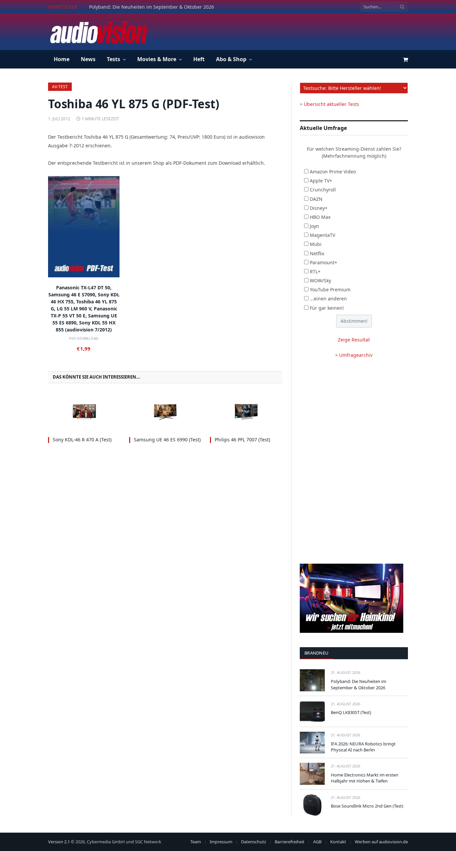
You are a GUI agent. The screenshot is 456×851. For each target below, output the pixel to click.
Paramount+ (323, 262)
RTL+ (315, 271)
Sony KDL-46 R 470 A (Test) (82, 439)
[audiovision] (98, 32)
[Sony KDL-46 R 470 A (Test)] (84, 412)
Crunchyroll (323, 189)
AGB (317, 842)
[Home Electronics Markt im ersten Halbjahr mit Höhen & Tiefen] (312, 774)
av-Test (60, 87)
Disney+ (318, 208)
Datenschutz (253, 842)
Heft (199, 59)
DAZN (316, 199)
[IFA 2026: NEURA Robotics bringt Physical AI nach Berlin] (312, 742)
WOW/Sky (320, 280)
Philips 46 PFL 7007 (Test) (242, 439)
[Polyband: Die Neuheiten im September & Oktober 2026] (312, 680)
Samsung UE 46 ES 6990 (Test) (167, 439)
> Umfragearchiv (354, 355)
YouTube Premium (330, 289)
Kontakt (338, 842)
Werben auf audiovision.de (381, 842)
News (88, 59)
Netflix (317, 253)
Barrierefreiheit (289, 842)
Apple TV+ (321, 180)
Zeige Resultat (354, 339)
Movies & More (156, 59)
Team (195, 842)
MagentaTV (322, 235)
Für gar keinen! (327, 308)
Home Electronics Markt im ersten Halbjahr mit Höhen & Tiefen (364, 778)
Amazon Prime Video (333, 171)
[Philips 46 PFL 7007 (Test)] (246, 412)
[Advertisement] (286, 31)
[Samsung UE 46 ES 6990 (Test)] (165, 412)
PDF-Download (83, 338)
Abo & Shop (231, 59)
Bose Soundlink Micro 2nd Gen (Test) (367, 806)
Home (61, 59)
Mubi (315, 244)
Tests (113, 59)
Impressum (221, 842)
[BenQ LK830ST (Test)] (312, 711)
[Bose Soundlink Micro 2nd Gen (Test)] (312, 805)
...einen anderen (328, 298)
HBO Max (320, 217)
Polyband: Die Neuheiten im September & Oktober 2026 (358, 684)
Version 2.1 (59, 842)
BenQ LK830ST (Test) (112, 7)
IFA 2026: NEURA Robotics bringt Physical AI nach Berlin (363, 747)
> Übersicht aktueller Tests (329, 104)
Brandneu (316, 653)
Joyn (314, 226)
